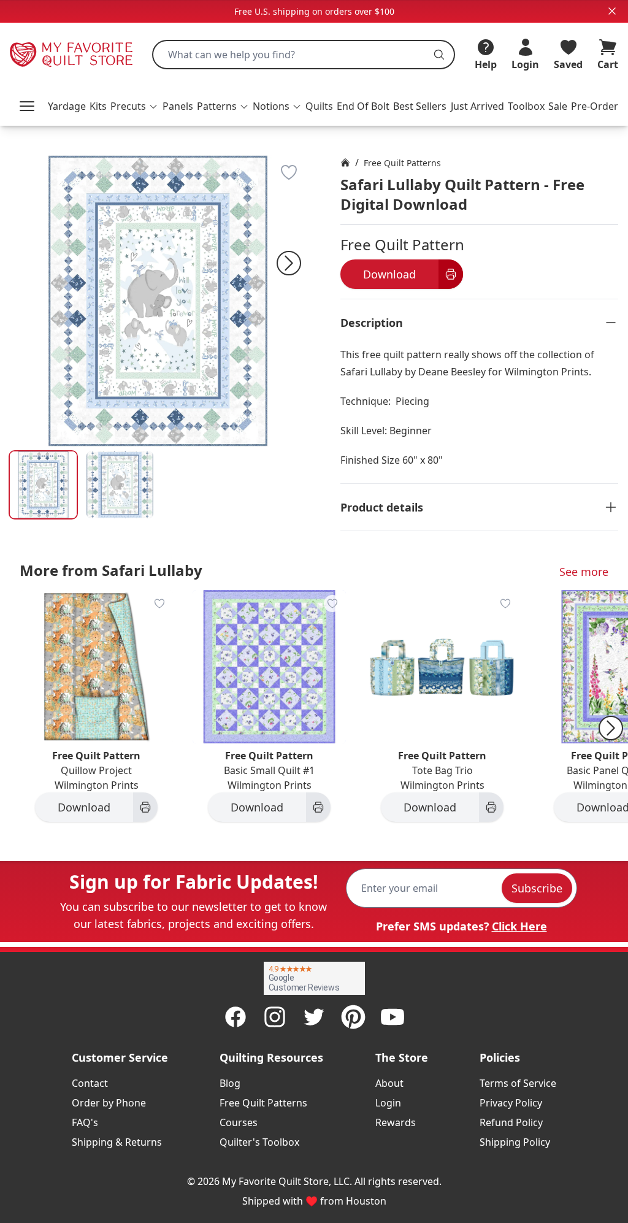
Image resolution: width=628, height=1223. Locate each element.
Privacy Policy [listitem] (511, 1103)
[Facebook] (235, 1017)
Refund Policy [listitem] (511, 1122)
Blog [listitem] (230, 1083)
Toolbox (526, 106)
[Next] (289, 263)
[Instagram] (274, 1017)
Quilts (319, 106)
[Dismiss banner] (612, 11)
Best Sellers (419, 106)
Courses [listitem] (239, 1122)
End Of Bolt (363, 106)
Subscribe (536, 888)
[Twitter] (314, 1017)
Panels (178, 106)
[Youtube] (392, 1017)
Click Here (519, 926)
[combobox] (303, 54)
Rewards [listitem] (395, 1122)
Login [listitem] (388, 1103)
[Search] (439, 54)
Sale (557, 106)
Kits (98, 106)
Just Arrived (477, 106)
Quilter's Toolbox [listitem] (259, 1142)
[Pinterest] (353, 1017)
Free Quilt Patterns (402, 163)
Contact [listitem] (90, 1083)
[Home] (345, 162)
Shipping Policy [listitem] (515, 1142)
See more (583, 571)
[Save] (289, 172)
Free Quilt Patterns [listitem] (263, 1103)
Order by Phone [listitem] (109, 1103)
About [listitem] (389, 1083)
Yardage (67, 106)
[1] (119, 484)
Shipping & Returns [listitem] (117, 1142)
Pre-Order (594, 106)
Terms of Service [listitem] (518, 1083)
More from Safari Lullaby (111, 570)
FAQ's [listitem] (85, 1122)
